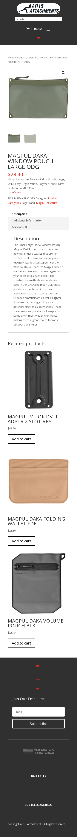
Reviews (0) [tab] (19, 227)
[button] (63, 72)
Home (11, 57)
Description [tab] (19, 214)
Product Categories (27, 57)
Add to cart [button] (21, 438)
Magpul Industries (47, 203)
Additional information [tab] (27, 220)
